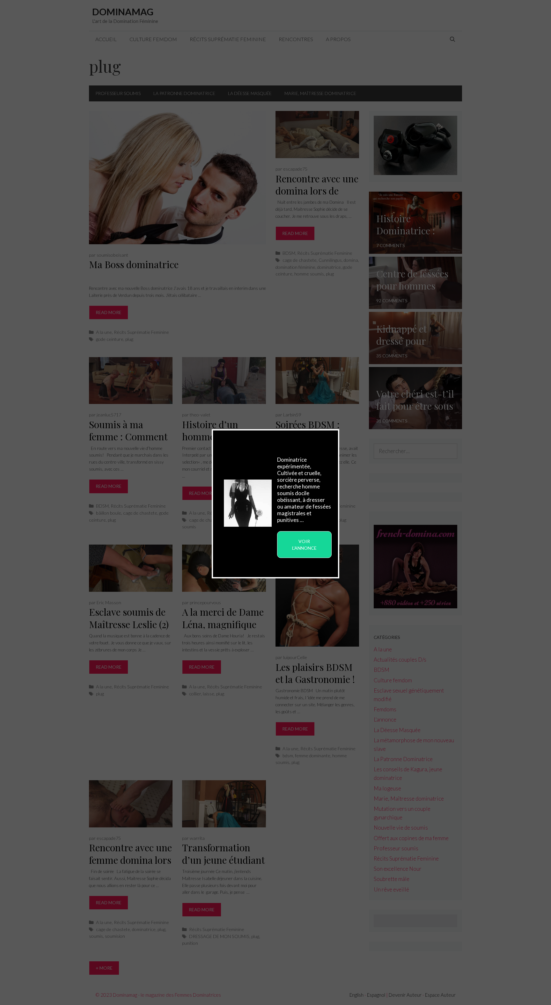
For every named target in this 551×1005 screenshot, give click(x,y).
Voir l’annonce (304, 545)
